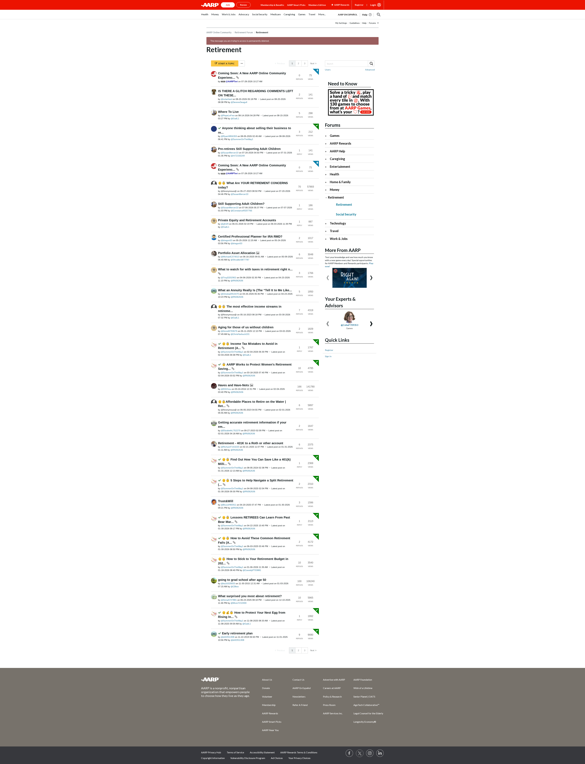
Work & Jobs (338, 238)
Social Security (346, 214)
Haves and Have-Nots (234, 385)
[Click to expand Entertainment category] (327, 167)
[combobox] (349, 63)
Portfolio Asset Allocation (237, 253)
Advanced (370, 69)
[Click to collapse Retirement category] (326, 197)
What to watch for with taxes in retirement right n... (255, 269)
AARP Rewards (340, 143)
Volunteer (267, 696)
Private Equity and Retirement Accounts (247, 220)
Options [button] (242, 63)
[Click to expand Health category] (327, 174)
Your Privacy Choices (299, 758)
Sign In (328, 356)
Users (328, 69)
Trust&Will (225, 501)
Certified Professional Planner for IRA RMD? (250, 236)
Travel (334, 231)
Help (364, 23)
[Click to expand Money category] (327, 190)
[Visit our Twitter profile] (359, 753)
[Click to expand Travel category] (327, 231)
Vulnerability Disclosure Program (247, 758)
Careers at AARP (332, 688)
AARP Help (337, 151)
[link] (280, 63)
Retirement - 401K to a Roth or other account (250, 443)
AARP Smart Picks (296, 5)
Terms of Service (235, 752)
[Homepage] (210, 5)
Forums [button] (372, 23)
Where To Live (228, 111)
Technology (338, 223)
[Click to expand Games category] (327, 136)
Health (334, 174)
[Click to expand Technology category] (327, 223)
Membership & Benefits (272, 5)
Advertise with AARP (334, 679)
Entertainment (340, 166)
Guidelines (354, 23)
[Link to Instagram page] (370, 753)
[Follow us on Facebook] (349, 753)
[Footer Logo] (225, 679)
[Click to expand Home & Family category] (327, 182)
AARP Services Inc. (333, 713)
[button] (379, 15)
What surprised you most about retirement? (250, 596)
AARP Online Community (219, 32)
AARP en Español (347, 14)
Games (334, 135)
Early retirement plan (237, 633)
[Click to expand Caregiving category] (327, 159)
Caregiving (337, 159)
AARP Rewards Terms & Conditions (298, 752)
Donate (266, 688)
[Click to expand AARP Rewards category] (327, 143)
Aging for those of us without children (245, 327)
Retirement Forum (244, 32)
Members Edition (317, 5)
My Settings (341, 23)
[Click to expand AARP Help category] (327, 151)
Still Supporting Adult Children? (241, 203)
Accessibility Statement (262, 752)
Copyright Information (213, 758)
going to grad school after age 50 (242, 579)
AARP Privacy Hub (211, 752)
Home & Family (340, 182)
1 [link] (292, 63)
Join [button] (228, 5)
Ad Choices (277, 758)
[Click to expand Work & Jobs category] (327, 239)
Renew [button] (243, 5)
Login (373, 5)
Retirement (336, 197)
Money (334, 189)
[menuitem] (204, 16)
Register (359, 5)
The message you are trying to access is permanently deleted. (239, 40)
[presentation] (328, 276)
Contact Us (298, 679)
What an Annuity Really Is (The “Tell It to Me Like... (255, 290)
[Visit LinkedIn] (380, 753)
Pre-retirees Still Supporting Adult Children (249, 149)
